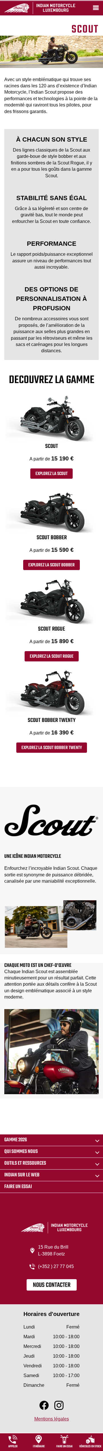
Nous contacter (51, 1285)
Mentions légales (51, 1418)
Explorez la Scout (51, 474)
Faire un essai (18, 1187)
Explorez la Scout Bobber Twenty (51, 748)
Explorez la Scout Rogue (52, 656)
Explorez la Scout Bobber (51, 565)
